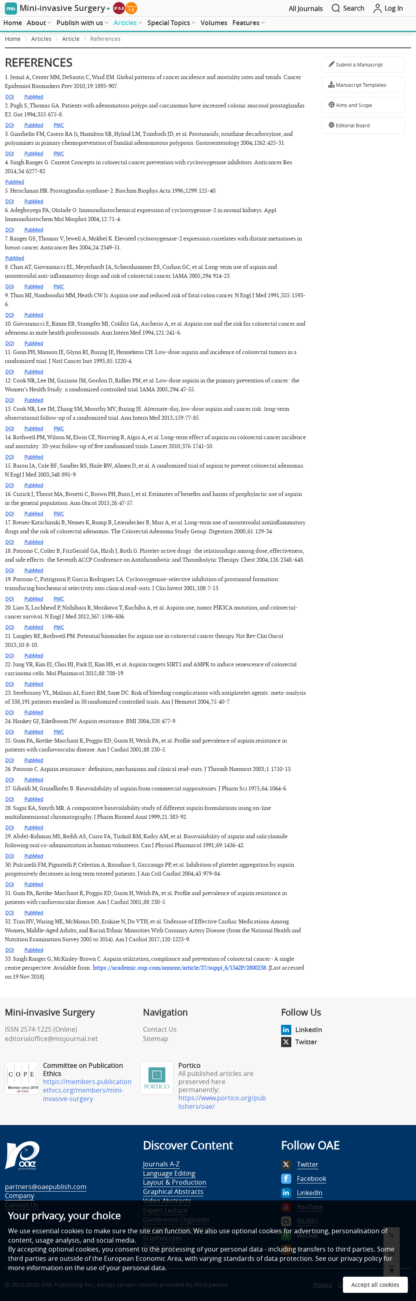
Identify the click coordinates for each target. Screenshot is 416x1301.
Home (12, 22)
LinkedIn (308, 1029)
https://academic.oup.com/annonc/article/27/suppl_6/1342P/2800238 (179, 967)
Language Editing (169, 1173)
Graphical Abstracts (173, 1191)
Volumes (214, 22)
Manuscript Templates (360, 85)
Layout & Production (174, 1182)
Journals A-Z (161, 1163)
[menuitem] (12, 23)
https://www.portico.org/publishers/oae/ (222, 1102)
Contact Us (160, 1029)
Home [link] (13, 39)
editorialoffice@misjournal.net (51, 1038)
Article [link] (71, 39)
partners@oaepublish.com (46, 1186)
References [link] (105, 39)
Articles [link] (41, 39)
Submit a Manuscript (359, 64)
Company (19, 1195)
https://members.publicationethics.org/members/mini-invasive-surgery (87, 1090)
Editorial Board (352, 125)
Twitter (306, 1041)
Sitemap (155, 1038)
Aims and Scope (353, 105)
